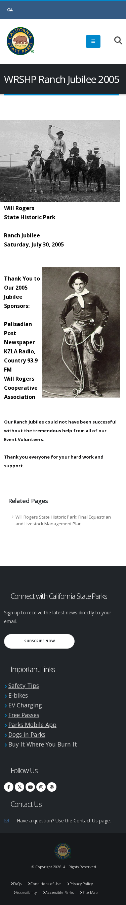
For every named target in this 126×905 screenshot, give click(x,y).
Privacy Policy (81, 883)
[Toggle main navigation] (93, 41)
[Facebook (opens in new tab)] (8, 787)
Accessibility (26, 892)
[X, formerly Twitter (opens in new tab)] (19, 787)
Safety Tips (23, 685)
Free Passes (23, 715)
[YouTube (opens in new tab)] (30, 787)
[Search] (115, 41)
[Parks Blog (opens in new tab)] (51, 787)
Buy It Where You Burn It (42, 744)
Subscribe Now (49, 640)
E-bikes (18, 695)
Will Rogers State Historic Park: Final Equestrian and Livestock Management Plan (63, 520)
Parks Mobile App (32, 725)
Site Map (90, 892)
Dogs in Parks (26, 734)
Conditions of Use (45, 883)
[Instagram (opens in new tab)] (41, 787)
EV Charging (25, 705)
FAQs (17, 883)
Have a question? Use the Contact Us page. (64, 820)
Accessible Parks (59, 892)
